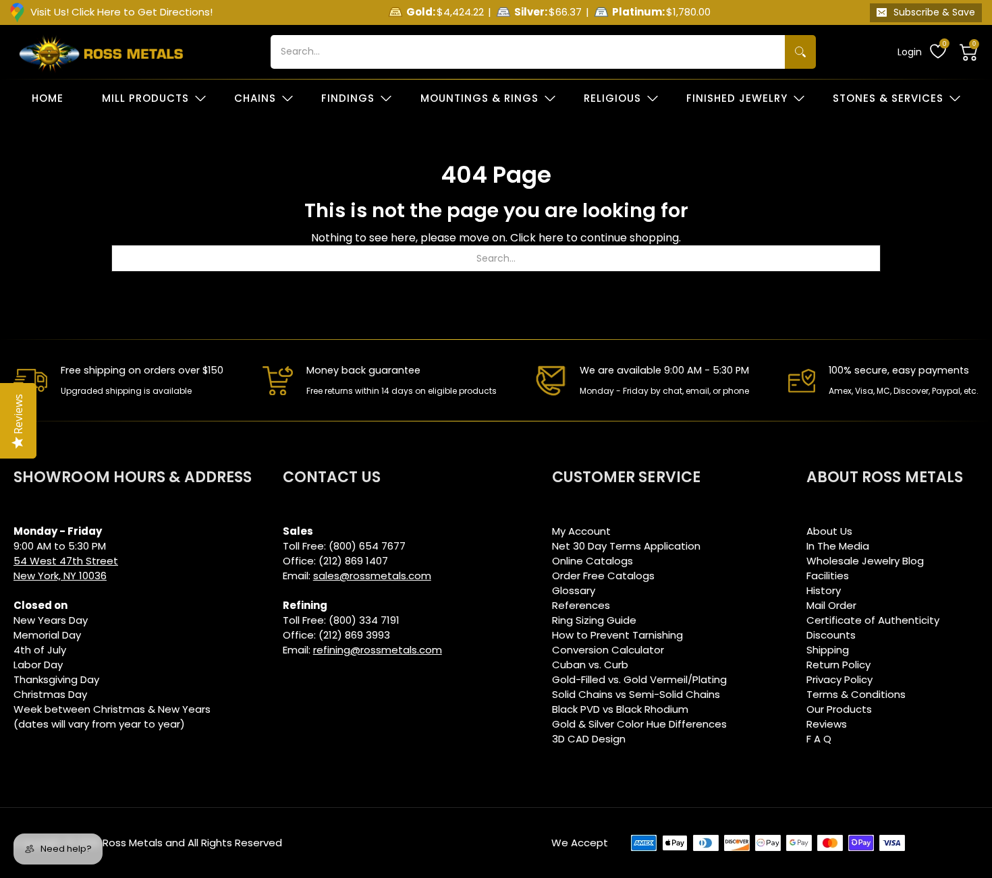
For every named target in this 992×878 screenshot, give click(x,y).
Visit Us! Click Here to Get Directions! (121, 12)
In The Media (837, 546)
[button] (969, 52)
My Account (581, 531)
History (823, 590)
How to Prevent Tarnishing (617, 635)
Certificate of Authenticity (872, 620)
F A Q (818, 739)
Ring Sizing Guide (594, 620)
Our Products (839, 709)
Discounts (831, 635)
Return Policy (838, 664)
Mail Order (831, 605)
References (581, 605)
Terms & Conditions (856, 694)
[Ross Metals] (101, 52)
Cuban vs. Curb (590, 664)
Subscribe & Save (934, 12)
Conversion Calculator (608, 650)
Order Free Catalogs (603, 575)
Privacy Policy (839, 679)
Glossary (573, 590)
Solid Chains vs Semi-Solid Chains (636, 694)
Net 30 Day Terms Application (626, 546)
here (551, 237)
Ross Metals (133, 843)
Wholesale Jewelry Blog (865, 561)
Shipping (827, 650)
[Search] (800, 52)
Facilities (827, 575)
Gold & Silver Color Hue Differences (639, 724)
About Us (829, 531)
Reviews (826, 724)
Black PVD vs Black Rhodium (620, 709)
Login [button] (910, 52)
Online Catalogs (592, 561)
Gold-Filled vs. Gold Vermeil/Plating (639, 679)
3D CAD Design (589, 739)
